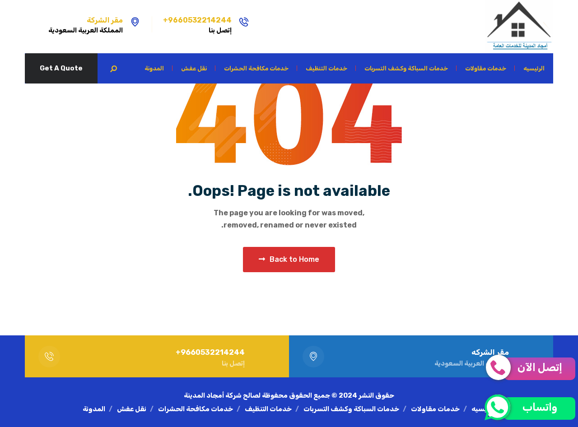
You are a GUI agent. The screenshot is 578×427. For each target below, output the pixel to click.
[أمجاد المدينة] (519, 26)
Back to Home (294, 259)
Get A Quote (61, 68)
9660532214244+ (197, 20)
